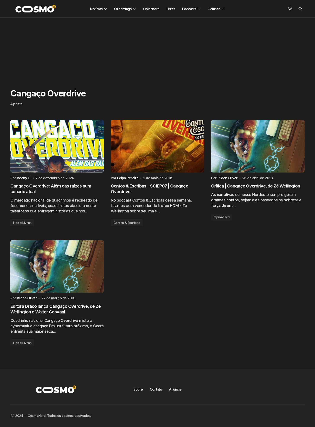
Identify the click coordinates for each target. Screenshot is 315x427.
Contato (156, 389)
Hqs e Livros (22, 223)
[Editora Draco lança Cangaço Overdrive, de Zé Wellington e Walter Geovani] (57, 266)
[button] (290, 8)
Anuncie (175, 389)
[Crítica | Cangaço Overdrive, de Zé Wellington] (258, 146)
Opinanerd (221, 217)
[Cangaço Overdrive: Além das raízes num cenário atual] (57, 146)
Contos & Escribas (126, 223)
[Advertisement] (130, 48)
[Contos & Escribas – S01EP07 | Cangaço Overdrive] (157, 146)
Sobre (138, 389)
